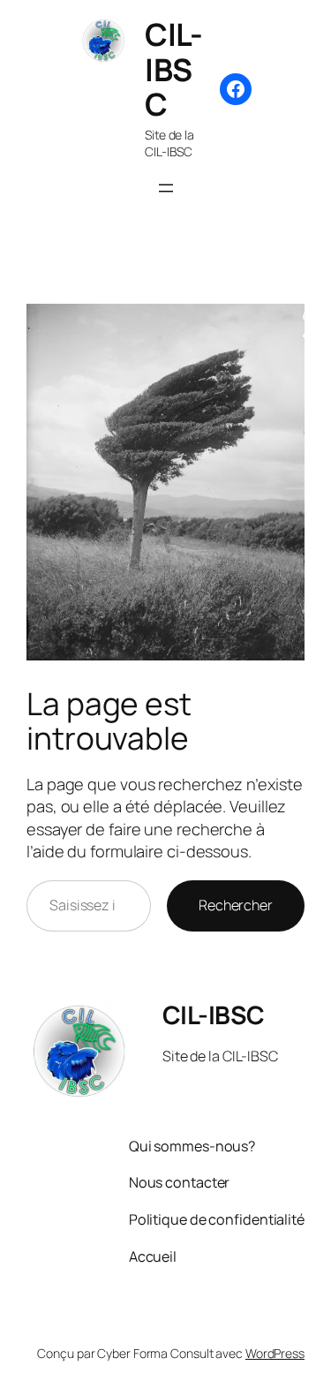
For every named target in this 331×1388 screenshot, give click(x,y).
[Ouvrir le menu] (166, 188)
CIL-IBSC (173, 69)
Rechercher (236, 905)
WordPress (275, 1353)
